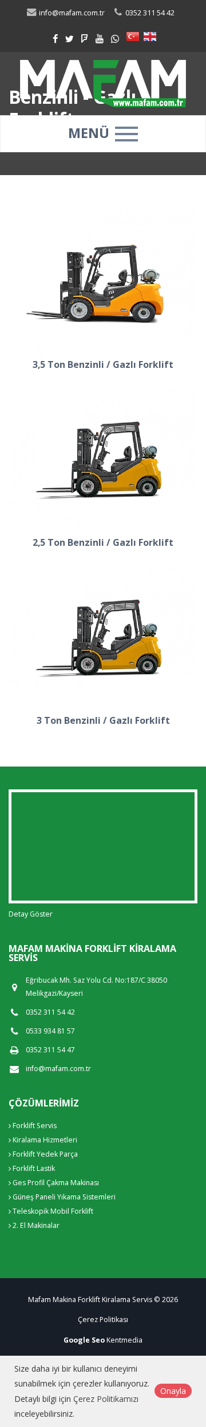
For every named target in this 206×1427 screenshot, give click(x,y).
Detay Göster (31, 914)
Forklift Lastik (33, 1168)
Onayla (173, 1390)
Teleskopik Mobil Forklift (52, 1211)
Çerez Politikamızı (105, 1398)
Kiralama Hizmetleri (44, 1140)
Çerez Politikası (103, 1319)
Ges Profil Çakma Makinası (55, 1182)
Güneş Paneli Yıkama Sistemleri (63, 1197)
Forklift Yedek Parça (44, 1154)
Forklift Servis (34, 1125)
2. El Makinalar (35, 1225)
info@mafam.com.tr (58, 1068)
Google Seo (84, 1340)
